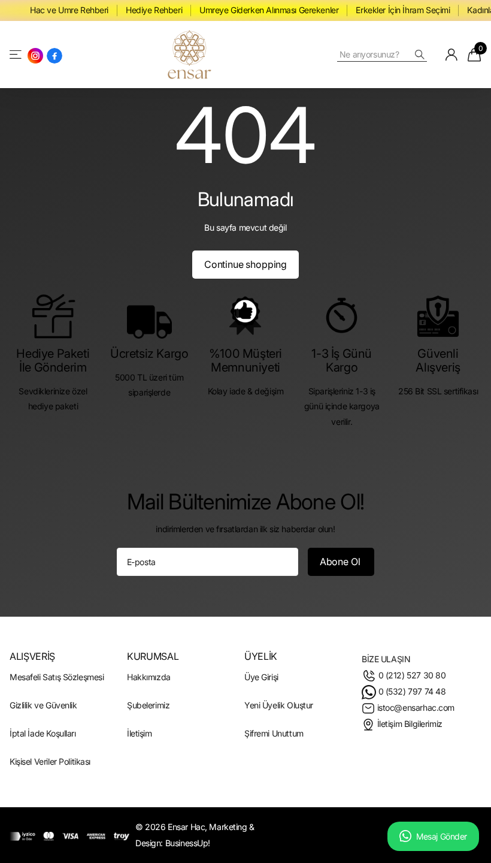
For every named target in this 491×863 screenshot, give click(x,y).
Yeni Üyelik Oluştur (278, 705)
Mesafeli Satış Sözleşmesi (57, 676)
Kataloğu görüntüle (16, 54)
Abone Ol (341, 561)
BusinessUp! (187, 843)
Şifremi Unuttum (274, 733)
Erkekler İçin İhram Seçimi (403, 10)
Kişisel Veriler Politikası (50, 761)
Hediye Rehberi (154, 10)
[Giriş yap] (451, 54)
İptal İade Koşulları (43, 733)
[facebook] (54, 55)
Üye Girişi (261, 676)
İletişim (139, 733)
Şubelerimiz (148, 705)
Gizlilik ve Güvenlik (43, 705)
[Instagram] (35, 55)
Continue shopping (245, 264)
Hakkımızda (149, 676)
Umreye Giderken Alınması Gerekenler (268, 10)
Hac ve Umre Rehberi (69, 10)
